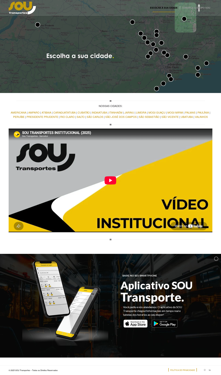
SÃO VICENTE (170, 117)
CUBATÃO (84, 112)
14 (157, 89)
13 (153, 44)
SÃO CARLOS (95, 117)
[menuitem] (164, 7)
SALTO (81, 117)
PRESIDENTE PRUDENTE (42, 117)
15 (38, 25)
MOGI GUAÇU (156, 112)
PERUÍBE (19, 117)
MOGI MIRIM (175, 112)
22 (206, 63)
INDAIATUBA (99, 112)
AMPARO (34, 112)
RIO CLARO (67, 117)
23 (156, 50)
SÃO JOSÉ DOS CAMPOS (121, 117)
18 (132, 22)
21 (171, 79)
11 (157, 35)
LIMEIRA (141, 112)
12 (184, 19)
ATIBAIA (46, 112)
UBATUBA (187, 117)
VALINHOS (201, 117)
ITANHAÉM (115, 112)
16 (141, 33)
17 (148, 56)
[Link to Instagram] (204, 369)
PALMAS (190, 112)
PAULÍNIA (203, 112)
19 (186, 57)
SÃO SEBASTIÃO (149, 117)
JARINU (129, 112)
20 (198, 75)
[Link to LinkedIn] (209, 369)
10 (157, 32)
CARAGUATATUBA (64, 112)
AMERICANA (19, 112)
